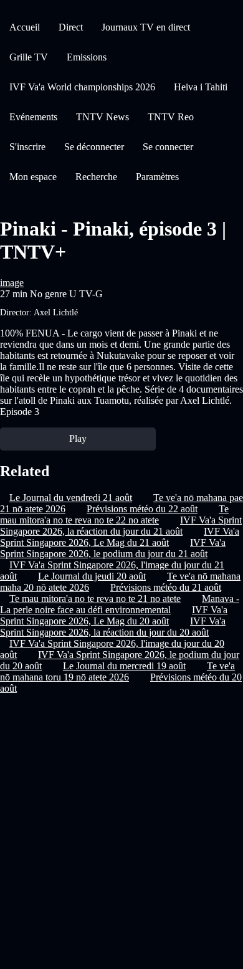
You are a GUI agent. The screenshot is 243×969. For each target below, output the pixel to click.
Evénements (33, 117)
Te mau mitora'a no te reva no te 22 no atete (114, 514)
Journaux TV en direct (146, 27)
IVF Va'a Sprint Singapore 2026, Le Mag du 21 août (119, 537)
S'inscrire (27, 146)
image (12, 282)
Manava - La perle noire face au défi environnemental (119, 604)
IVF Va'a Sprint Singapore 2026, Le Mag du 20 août (113, 615)
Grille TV (28, 57)
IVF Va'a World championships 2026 (82, 87)
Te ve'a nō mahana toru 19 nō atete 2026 (117, 671)
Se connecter (168, 146)
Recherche (96, 176)
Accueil (24, 27)
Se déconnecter (94, 146)
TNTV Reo (171, 117)
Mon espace (33, 176)
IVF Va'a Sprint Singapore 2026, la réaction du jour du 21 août (121, 526)
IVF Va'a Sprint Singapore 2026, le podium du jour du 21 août (113, 548)
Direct (71, 27)
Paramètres (157, 176)
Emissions (87, 57)
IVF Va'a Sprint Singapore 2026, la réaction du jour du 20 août (113, 626)
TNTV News (102, 117)
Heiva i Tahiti (200, 87)
